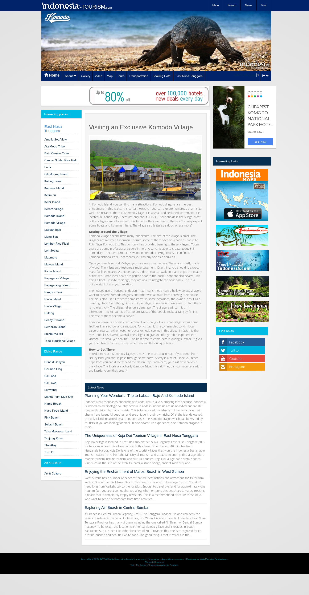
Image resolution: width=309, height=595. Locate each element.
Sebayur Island (54, 320)
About (69, 76)
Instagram (237, 366)
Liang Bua (51, 236)
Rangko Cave (53, 292)
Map (110, 76)
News (248, 5)
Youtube (235, 358)
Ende (47, 167)
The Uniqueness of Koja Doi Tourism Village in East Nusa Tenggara (141, 435)
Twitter (234, 350)
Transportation (138, 76)
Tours (120, 76)
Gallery (85, 76)
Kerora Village (53, 209)
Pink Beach (51, 417)
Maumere (50, 257)
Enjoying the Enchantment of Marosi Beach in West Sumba (134, 471)
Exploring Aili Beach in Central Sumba (116, 507)
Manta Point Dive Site (58, 396)
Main (215, 5)
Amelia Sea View (55, 139)
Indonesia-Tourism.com (135, 558)
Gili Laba (50, 376)
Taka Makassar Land (58, 431)
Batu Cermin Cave (56, 153)
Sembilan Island (55, 327)
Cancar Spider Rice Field (61, 160)
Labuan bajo (52, 229)
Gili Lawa (50, 382)
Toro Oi (49, 452)
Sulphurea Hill (53, 333)
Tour (264, 5)
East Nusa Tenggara (189, 76)
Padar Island (52, 271)
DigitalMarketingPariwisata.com (214, 558)
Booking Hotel (162, 76)
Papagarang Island (57, 285)
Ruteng (49, 313)
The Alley (50, 445)
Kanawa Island (54, 188)
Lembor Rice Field (56, 243)
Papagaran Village (56, 278)
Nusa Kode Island (56, 410)
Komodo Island (54, 215)
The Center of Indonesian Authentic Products (157, 564)
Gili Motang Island (56, 174)
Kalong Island (53, 181)
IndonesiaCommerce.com (172, 558)
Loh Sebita (51, 250)
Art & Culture (52, 473)
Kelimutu (50, 195)
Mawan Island (53, 264)
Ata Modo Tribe (54, 146)
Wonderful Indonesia (154, 562)
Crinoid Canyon (54, 362)
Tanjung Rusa (53, 438)
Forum (231, 5)
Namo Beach (53, 403)
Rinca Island (52, 299)
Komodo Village (54, 222)
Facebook (236, 342)
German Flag (53, 369)
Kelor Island (52, 202)
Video (98, 76)
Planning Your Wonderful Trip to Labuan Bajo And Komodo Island (139, 396)
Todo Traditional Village (59, 340)
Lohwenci (50, 389)
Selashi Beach (53, 424)
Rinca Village (53, 306)
